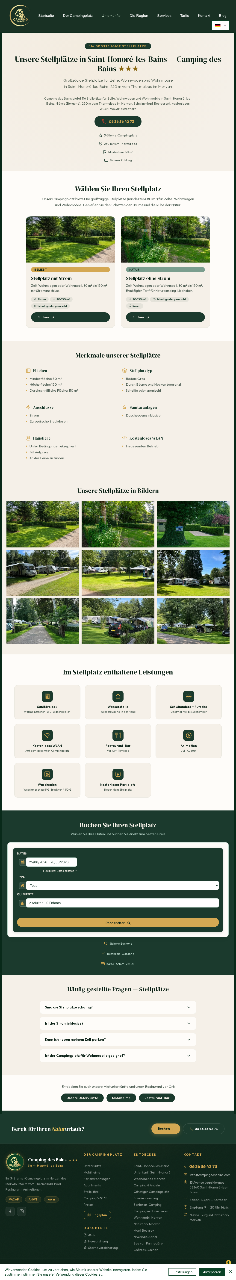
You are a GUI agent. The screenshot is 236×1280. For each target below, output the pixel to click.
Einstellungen (182, 1271)
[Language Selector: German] (220, 25)
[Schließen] (230, 1271)
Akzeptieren (212, 1271)
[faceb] (228, 1263)
